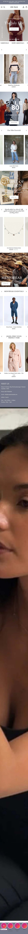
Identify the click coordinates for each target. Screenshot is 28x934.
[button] (9, 39)
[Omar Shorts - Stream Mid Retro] (14, 310)
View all (14, 52)
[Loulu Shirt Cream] (14, 149)
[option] (14, 25)
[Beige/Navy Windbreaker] (14, 69)
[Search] (5, 7)
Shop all (14, 197)
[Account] (23, 7)
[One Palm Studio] (14, 7)
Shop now (14, 29)
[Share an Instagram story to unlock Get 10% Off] (4, 926)
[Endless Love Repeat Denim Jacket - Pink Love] (14, 357)
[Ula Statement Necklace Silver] (14, 231)
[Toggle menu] (1, 7)
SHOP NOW (14, 122)
